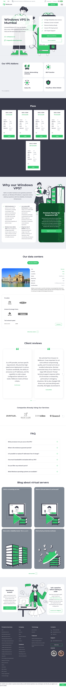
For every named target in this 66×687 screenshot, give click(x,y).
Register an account (51, 231)
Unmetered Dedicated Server (7, 643)
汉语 (8, 1)
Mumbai (62, 269)
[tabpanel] (17, 373)
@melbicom (58, 599)
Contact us (49, 1)
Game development (22, 656)
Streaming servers (22, 653)
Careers (20, 640)
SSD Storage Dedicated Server (8, 640)
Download (58, 324)
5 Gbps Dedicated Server (6, 649)
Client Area (53, 4)
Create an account (10, 608)
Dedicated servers (5, 632)
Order (9, 136)
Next (62, 373)
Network (33, 632)
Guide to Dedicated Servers (37, 638)
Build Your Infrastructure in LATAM (38, 642)
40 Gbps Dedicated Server (7, 653)
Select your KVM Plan (51, 35)
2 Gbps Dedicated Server (6, 647)
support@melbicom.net (55, 597)
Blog (20, 629)
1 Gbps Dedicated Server (6, 645)
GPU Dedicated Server (6, 634)
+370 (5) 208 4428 (56, 629)
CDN (2, 629)
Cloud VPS (4, 656)
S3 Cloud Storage (5, 675)
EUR (61, 1)
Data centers (4, 669)
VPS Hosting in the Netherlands (8, 658)
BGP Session (4, 671)
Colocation (4, 667)
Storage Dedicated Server (7, 638)
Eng (4, 1)
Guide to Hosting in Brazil (36, 640)
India (63, 271)
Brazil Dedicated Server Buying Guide (38, 645)
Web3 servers (21, 647)
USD (58, 1)
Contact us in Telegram (55, 610)
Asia (63, 273)
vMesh (3, 664)
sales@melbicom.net (57, 632)
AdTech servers (22, 649)
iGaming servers (22, 651)
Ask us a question (52, 40)
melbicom (54, 634)
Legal (20, 638)
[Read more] (17, 507)
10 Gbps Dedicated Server (7, 651)
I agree (62, 684)
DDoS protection (5, 662)
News (20, 634)
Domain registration (5, 673)
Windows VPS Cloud (5, 660)
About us (20, 632)
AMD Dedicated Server (6, 636)
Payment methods (22, 636)
